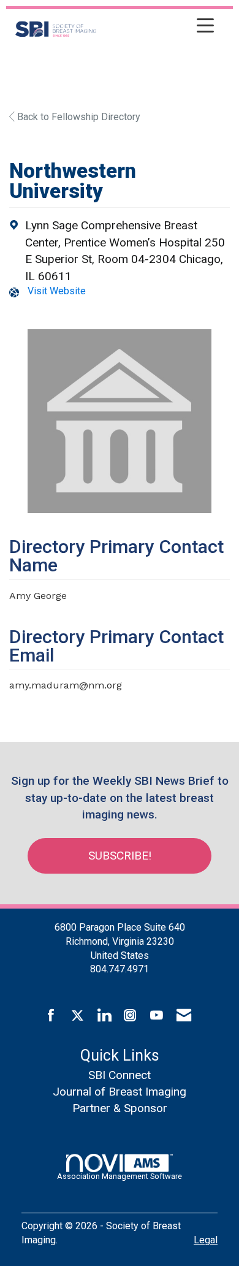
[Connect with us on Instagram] (130, 1016)
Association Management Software (119, 1176)
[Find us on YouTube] (156, 1016)
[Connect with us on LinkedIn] (104, 1016)
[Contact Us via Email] (184, 1016)
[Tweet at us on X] (77, 1016)
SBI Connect (119, 1075)
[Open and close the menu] (158, 27)
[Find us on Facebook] (51, 1016)
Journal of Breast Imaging (119, 1092)
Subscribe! (119, 855)
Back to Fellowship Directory (77, 117)
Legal (206, 1240)
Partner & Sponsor (119, 1108)
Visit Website (57, 291)
